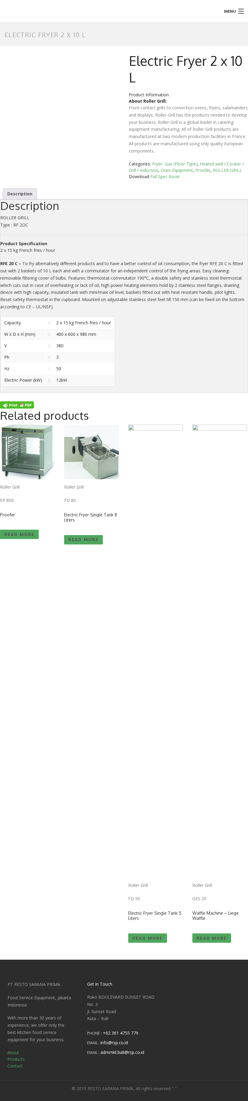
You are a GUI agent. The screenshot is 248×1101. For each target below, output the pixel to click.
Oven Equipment (177, 170)
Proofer (202, 170)
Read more (19, 534)
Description (19, 194)
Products (16, 1059)
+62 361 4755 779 (120, 1033)
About (13, 1052)
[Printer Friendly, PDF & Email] (17, 404)
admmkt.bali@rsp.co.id (122, 1052)
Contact (15, 1066)
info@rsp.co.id (114, 1042)
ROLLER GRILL (227, 170)
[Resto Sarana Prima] (93, 7)
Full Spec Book (164, 176)
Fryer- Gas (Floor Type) (174, 164)
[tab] (20, 194)
